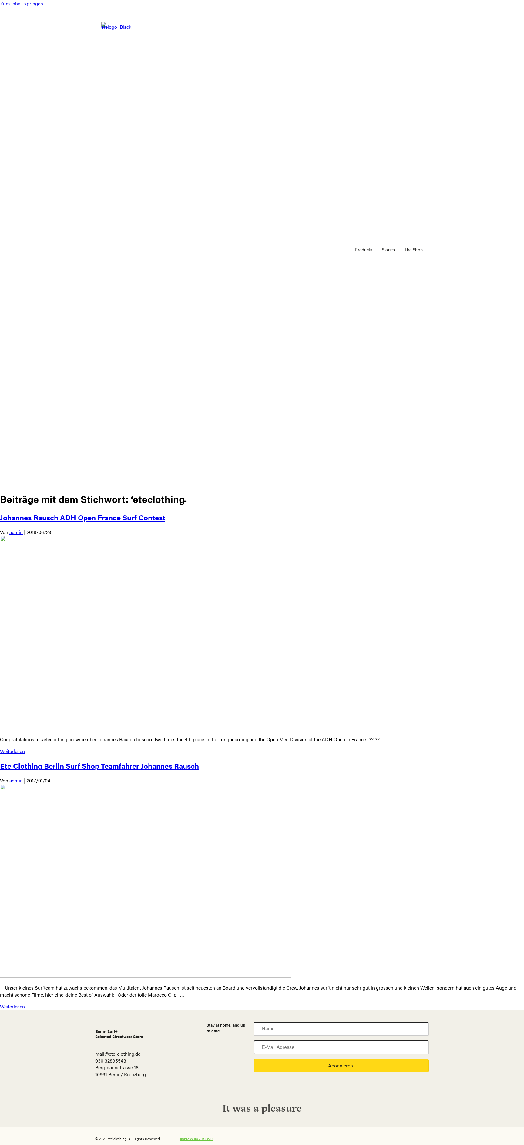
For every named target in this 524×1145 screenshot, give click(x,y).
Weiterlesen (12, 751)
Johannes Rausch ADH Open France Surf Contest (82, 517)
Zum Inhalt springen (21, 3)
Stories (388, 249)
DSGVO (206, 1138)
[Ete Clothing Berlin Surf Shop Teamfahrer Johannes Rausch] (145, 975)
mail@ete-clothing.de (117, 1053)
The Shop (413, 249)
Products (363, 249)
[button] (341, 1065)
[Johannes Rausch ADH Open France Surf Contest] (145, 727)
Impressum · (190, 1138)
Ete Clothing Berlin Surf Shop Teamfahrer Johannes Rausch (99, 766)
